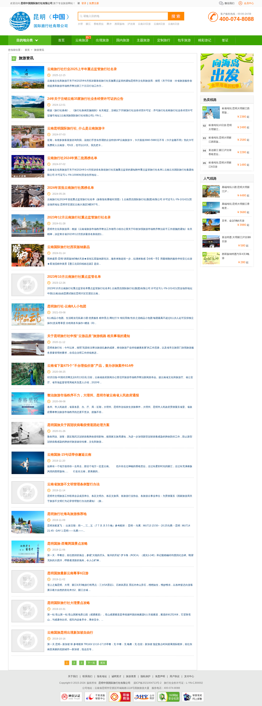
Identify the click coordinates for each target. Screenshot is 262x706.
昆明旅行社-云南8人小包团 (66, 306)
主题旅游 (143, 40)
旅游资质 (131, 676)
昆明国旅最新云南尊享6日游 (67, 573)
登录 (83, 3)
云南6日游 (173, 23)
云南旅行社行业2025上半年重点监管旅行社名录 (82, 69)
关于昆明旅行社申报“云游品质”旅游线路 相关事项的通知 (88, 336)
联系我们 (87, 676)
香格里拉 (99, 23)
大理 (80, 23)
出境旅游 (102, 40)
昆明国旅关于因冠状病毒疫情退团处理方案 (78, 425)
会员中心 (249, 3)
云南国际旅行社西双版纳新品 (68, 247)
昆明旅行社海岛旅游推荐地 (67, 514)
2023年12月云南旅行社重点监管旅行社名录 (79, 217)
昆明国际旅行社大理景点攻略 (68, 603)
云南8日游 (159, 23)
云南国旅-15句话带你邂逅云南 (69, 454)
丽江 (88, 23)
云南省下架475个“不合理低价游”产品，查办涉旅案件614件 (90, 365)
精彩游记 (204, 40)
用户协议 (175, 676)
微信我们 (229, 3)
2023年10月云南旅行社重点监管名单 (74, 276)
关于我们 (73, 676)
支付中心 (189, 676)
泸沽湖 (131, 23)
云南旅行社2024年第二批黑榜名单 (72, 158)
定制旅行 (163, 40)
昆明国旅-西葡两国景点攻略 (67, 543)
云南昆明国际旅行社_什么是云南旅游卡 (76, 128)
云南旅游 (81, 40)
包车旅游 (184, 40)
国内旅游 (122, 40)
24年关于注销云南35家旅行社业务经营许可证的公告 (85, 98)
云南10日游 (144, 23)
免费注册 (94, 3)
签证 (225, 40)
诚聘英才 (116, 676)
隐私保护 (145, 676)
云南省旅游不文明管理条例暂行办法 (73, 484)
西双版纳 (119, 23)
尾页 (102, 662)
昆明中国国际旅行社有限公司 (37, 3)
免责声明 (160, 676)
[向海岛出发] (227, 91)
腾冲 (109, 23)
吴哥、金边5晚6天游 (233, 220)
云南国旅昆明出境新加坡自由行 (70, 632)
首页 (61, 40)
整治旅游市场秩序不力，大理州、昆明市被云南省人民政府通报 (93, 395)
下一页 (91, 662)
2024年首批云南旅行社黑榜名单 (70, 187)
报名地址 (102, 676)
